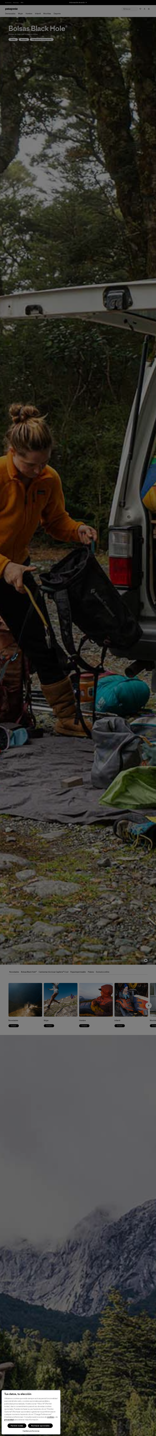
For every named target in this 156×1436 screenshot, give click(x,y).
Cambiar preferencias (31, 1431)
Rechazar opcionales (40, 1426)
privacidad (9, 1419)
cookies (50, 1417)
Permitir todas (17, 1426)
